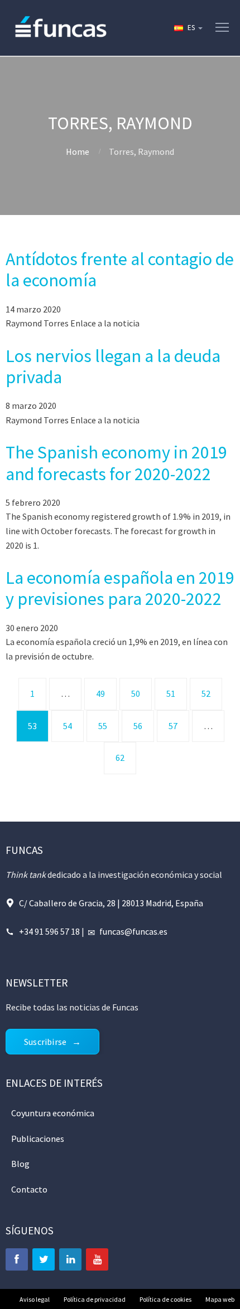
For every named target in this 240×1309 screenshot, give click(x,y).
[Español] (187, 27)
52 (205, 693)
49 (100, 693)
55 (102, 725)
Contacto (29, 1189)
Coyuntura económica (52, 1112)
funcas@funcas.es (133, 931)
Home (77, 151)
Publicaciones (37, 1138)
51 (170, 693)
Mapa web (219, 1299)
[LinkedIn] (70, 1259)
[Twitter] (43, 1259)
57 (173, 725)
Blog (20, 1163)
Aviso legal (35, 1299)
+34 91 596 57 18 (49, 931)
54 (67, 725)
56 (137, 725)
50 (135, 693)
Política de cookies (165, 1299)
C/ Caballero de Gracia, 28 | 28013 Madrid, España (111, 903)
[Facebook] (17, 1259)
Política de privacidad (95, 1299)
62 (120, 757)
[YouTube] (97, 1259)
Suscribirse (45, 1041)
